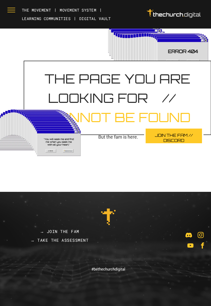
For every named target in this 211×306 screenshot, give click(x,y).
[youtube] (190, 246)
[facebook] (202, 246)
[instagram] (200, 235)
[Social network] (188, 235)
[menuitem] (37, 10)
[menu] (11, 10)
